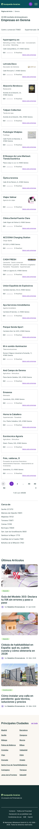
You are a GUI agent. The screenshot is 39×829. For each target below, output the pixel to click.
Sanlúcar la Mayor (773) (10, 535)
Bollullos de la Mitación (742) (12, 543)
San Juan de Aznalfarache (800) (14, 532)
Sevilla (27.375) (7, 509)
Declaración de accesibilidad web (20, 814)
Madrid (4, 730)
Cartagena (5, 770)
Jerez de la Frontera (9, 775)
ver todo (34, 723)
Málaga (4, 740)
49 (35, 484)
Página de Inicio (6, 11)
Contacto (12, 811)
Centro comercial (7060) (11, 30)
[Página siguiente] (36, 488)
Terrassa (23, 770)
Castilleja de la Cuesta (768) (12, 539)
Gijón (22, 755)
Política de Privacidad (24, 811)
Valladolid (23, 750)
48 (29, 484)
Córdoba (4, 750)
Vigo (3, 755)
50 (4, 488)
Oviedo (22, 760)
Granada (4, 760)
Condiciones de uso (15, 817)
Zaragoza (23, 735)
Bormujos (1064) (7, 528)
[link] (19, 47)
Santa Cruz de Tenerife (10, 765)
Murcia (22, 740)
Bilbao (22, 745)
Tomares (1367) (7, 520)
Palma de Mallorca (8, 745)
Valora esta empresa (29, 55)
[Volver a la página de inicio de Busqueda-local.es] (10, 4)
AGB (24, 817)
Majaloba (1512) (7, 517)
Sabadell (23, 775)
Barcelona (24, 730)
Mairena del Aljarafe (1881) (11, 513)
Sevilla (3, 735)
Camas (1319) (6, 524)
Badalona (23, 765)
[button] (30, 4)
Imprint (30, 817)
